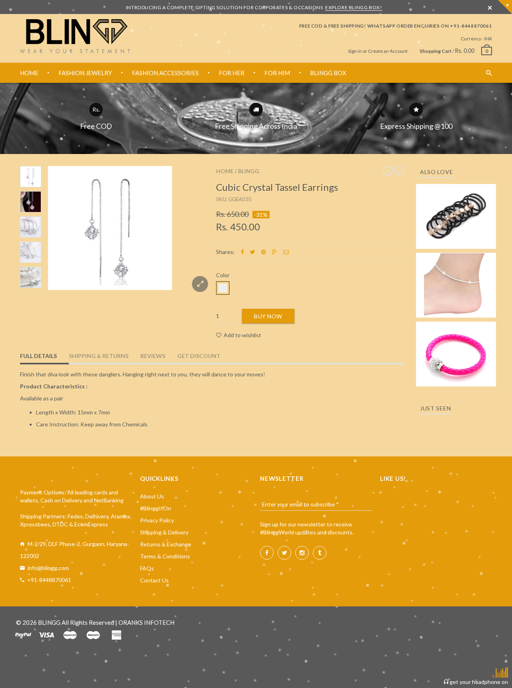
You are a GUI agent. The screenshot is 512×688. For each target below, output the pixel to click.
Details (458, 240)
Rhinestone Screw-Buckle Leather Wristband (456, 346)
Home (225, 171)
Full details (38, 355)
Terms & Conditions (165, 556)
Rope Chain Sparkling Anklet (456, 282)
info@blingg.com (48, 567)
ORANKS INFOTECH (146, 622)
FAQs (147, 568)
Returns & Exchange (165, 544)
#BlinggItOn (155, 508)
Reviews (152, 355)
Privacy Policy (157, 520)
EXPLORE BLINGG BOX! (353, 7)
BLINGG (248, 171)
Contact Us (154, 580)
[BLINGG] (75, 36)
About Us (152, 496)
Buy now (268, 316)
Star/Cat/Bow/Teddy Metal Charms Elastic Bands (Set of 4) (456, 205)
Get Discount (198, 355)
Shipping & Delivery (164, 532)
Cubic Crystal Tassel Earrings (277, 187)
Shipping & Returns (98, 355)
